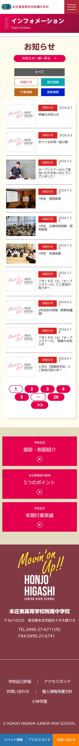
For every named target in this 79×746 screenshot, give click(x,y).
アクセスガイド (39, 739)
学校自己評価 (19, 681)
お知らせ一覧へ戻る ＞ (39, 58)
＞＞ (40, 405)
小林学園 (39, 701)
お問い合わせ (65, 739)
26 (56, 397)
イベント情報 (13, 739)
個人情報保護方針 (57, 691)
